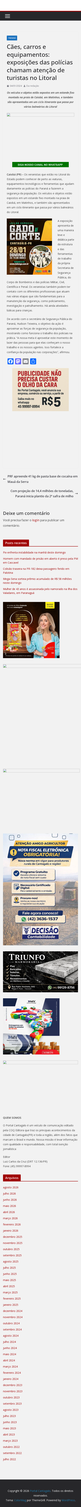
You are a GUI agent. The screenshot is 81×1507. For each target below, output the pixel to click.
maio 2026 (9, 1206)
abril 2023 (9, 1434)
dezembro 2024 (12, 1311)
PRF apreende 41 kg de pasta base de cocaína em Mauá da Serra (43, 479)
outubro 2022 (11, 1447)
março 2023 (10, 1440)
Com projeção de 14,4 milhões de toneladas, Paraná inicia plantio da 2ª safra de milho (42, 493)
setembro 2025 (12, 1255)
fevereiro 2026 (12, 1224)
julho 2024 (9, 1342)
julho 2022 (9, 1459)
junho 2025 (10, 1274)
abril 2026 (9, 1212)
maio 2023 (9, 1428)
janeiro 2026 (10, 1230)
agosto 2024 (10, 1335)
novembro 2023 (12, 1391)
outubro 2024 (11, 1323)
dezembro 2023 (12, 1385)
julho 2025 (9, 1267)
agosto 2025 (10, 1261)
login (35, 520)
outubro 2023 (11, 1397)
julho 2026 (9, 1193)
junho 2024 (10, 1348)
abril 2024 (9, 1360)
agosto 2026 (10, 1187)
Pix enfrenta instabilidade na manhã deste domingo (34, 552)
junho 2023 (10, 1422)
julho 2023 (9, 1416)
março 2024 (10, 1366)
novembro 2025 (12, 1243)
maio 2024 (9, 1354)
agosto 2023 (10, 1410)
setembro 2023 (12, 1403)
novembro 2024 (12, 1317)
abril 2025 (9, 1286)
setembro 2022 (12, 1453)
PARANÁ (12, 38)
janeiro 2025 (10, 1304)
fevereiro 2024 (12, 1372)
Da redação (32, 85)
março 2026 (10, 1218)
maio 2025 (9, 1280)
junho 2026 (10, 1199)
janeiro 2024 (10, 1379)
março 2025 (10, 1292)
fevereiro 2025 (12, 1298)
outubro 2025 (11, 1249)
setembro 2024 (12, 1329)
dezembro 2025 (12, 1237)
